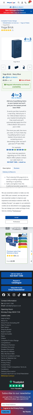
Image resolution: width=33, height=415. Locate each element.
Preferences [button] (17, 211)
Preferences (16, 221)
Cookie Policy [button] (25, 206)
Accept (16, 217)
